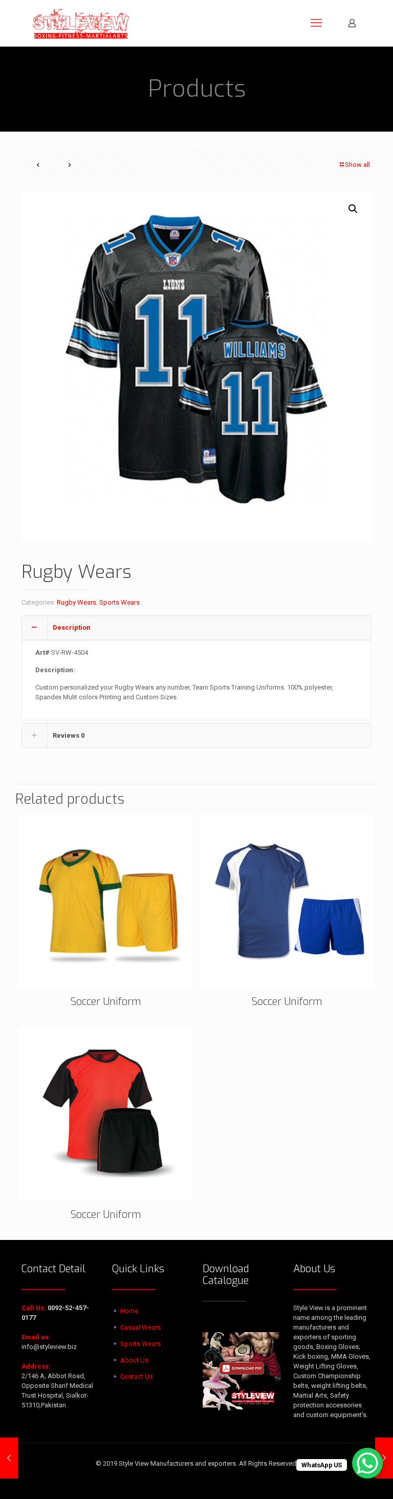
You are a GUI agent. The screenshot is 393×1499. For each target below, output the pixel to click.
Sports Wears (119, 602)
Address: (36, 1366)
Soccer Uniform (106, 1002)
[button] (353, 209)
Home (129, 1311)
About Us (134, 1360)
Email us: (36, 1337)
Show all (357, 164)
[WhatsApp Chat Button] (367, 1463)
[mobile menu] (316, 23)
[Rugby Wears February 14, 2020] (9, 1458)
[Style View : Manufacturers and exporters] (81, 23)
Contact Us (136, 1376)
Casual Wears (140, 1327)
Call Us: (33, 1308)
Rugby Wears (76, 602)
